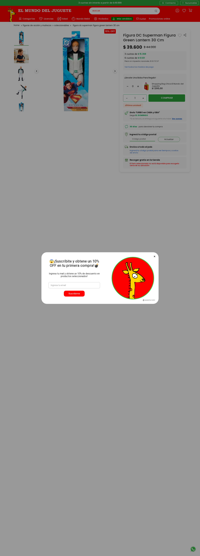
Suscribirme (74, 293)
